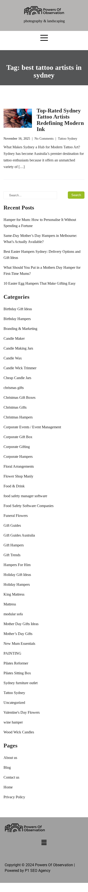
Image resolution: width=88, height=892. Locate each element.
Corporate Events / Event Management (32, 427)
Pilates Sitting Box (17, 673)
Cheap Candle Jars (17, 378)
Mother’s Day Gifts (18, 634)
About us (10, 758)
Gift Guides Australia (19, 535)
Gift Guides (12, 525)
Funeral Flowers (16, 516)
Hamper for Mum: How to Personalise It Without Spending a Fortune (40, 223)
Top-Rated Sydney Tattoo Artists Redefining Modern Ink (60, 120)
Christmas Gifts (15, 407)
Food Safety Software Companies (29, 506)
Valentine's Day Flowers (22, 712)
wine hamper (13, 722)
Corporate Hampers (18, 457)
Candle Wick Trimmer (20, 368)
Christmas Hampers (18, 417)
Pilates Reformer (16, 663)
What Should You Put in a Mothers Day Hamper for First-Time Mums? (42, 270)
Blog (7, 767)
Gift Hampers (14, 545)
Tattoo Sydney (67, 138)
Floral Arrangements (19, 466)
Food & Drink (14, 486)
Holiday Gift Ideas (17, 575)
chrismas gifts (14, 388)
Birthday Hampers (17, 319)
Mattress (10, 604)
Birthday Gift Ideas (18, 309)
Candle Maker (14, 338)
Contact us (11, 777)
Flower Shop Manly (18, 476)
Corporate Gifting (17, 447)
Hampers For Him (17, 565)
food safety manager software (25, 496)
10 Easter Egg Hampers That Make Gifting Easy (40, 283)
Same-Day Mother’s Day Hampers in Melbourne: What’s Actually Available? (40, 239)
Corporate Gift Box (18, 437)
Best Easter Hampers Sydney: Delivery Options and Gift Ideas (42, 255)
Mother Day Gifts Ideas (21, 624)
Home (8, 787)
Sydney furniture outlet (21, 683)
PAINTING (12, 653)
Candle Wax (13, 358)
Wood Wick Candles (19, 732)
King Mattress (14, 594)
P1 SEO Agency (37, 870)
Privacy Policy (14, 797)
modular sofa (13, 614)
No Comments (44, 138)
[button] (44, 843)
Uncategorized (14, 703)
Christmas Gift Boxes (19, 397)
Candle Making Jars (18, 348)
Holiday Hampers (17, 584)
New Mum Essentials (19, 644)
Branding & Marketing (20, 329)
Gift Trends (12, 555)
